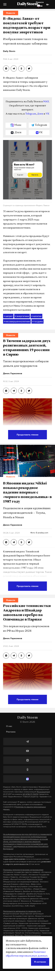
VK (47, 114)
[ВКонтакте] (27, 760)
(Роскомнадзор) (43, 792)
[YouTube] (27, 751)
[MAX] (27, 779)
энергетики (22, 316)
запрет (8, 316)
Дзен (40, 114)
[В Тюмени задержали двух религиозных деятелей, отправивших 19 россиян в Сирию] (6, 391)
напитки (36, 316)
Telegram (30, 114)
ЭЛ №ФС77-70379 (30, 794)
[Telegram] (27, 741)
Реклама (10, 731)
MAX (46, 101)
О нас (9, 726)
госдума (37, 321)
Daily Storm (27, 4)
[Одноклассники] (27, 769)
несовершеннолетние (17, 321)
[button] (4, 5)
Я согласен (40, 961)
